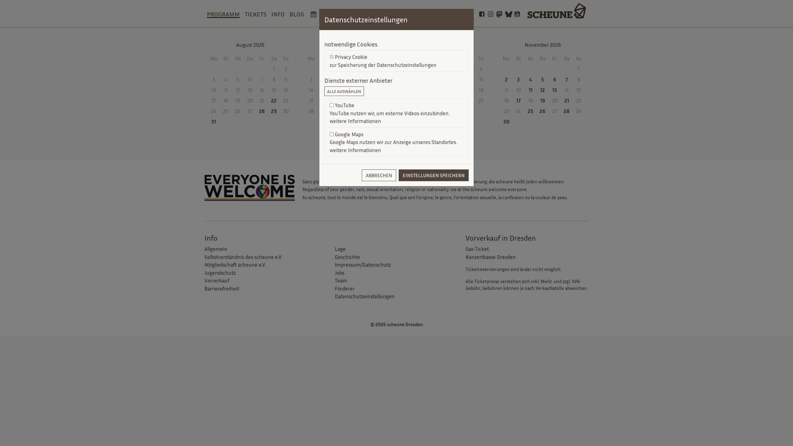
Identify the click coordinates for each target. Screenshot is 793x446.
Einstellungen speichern (434, 175)
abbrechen (379, 175)
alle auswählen (344, 91)
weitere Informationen (355, 121)
